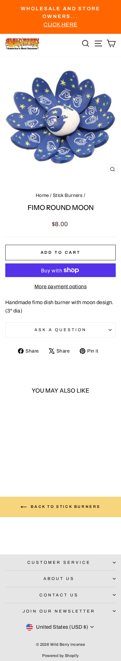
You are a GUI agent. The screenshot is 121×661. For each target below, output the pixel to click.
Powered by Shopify (60, 656)
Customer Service (59, 562)
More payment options (60, 286)
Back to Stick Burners (65, 506)
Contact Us (58, 595)
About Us (58, 578)
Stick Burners (68, 195)
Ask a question (60, 329)
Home (42, 195)
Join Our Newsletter (59, 611)
